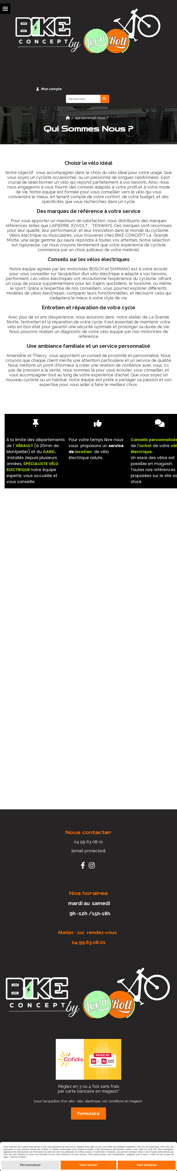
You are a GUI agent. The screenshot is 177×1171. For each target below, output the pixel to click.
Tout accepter (146, 1165)
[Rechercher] (104, 99)
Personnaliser (30, 1165)
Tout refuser (88, 1165)
